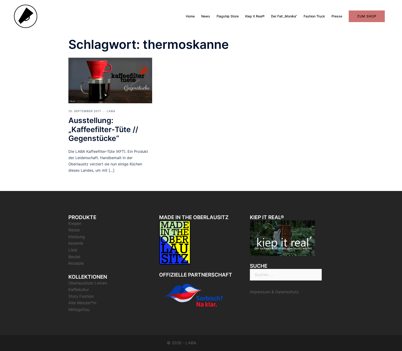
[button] (392, 6)
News (205, 16)
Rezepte (76, 263)
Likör (72, 250)
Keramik (75, 243)
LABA (111, 111)
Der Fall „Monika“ (284, 16)
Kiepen (74, 223)
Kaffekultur (78, 289)
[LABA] (25, 16)
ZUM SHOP (366, 16)
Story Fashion (81, 296)
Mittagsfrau (79, 309)
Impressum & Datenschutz (274, 292)
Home (190, 16)
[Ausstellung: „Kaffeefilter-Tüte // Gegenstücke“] (110, 80)
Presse (337, 16)
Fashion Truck (314, 16)
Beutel (74, 256)
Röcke (74, 230)
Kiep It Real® (255, 16)
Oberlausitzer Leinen (87, 283)
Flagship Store (228, 16)
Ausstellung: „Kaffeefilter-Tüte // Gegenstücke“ (103, 129)
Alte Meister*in (82, 303)
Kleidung (76, 236)
